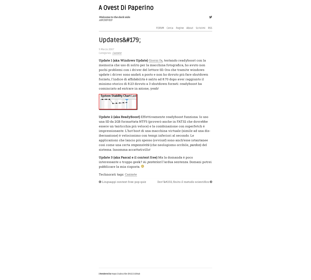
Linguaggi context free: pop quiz (123, 182)
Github (137, 274)
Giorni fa (155, 60)
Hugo (114, 274)
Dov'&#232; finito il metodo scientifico (183, 182)
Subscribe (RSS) (125, 274)
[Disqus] (155, 226)
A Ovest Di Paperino (126, 8)
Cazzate (116, 53)
